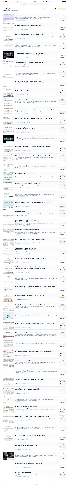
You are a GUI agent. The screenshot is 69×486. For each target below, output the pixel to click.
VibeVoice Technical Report (21, 342)
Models (31, 1)
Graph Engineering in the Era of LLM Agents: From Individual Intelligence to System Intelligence (26, 249)
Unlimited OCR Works (20, 211)
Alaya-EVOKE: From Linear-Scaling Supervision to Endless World (29, 454)
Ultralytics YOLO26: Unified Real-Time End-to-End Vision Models (29, 426)
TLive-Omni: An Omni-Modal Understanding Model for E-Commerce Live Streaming (33, 109)
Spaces (41, 1)
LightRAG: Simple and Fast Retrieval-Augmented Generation (28, 463)
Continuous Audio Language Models (23, 472)
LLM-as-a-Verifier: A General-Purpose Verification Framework (28, 81)
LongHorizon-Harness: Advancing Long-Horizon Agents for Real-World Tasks (32, 137)
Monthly (53, 8)
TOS (13, 484)
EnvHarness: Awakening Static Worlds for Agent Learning (27, 183)
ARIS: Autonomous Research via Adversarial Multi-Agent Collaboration (30, 193)
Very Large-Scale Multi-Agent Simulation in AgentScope (27, 165)
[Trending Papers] (55, 8)
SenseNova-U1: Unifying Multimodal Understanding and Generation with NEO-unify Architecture (26, 127)
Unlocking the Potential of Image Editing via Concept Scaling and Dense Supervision (33, 304)
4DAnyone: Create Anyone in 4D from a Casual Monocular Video (29, 53)
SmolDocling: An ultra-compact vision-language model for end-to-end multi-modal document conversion (27, 230)
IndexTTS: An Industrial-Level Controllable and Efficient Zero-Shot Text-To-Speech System (35, 323)
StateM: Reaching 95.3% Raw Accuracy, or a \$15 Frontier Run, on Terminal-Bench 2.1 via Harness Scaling (27, 221)
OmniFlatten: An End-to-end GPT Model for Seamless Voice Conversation (31, 360)
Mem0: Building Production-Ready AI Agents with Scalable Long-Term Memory (32, 202)
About (25, 484)
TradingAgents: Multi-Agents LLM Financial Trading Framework (29, 62)
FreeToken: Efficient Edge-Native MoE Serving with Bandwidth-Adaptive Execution (33, 16)
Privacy (19, 484)
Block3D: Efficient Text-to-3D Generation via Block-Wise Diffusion (29, 295)
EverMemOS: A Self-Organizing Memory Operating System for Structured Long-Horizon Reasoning (26, 407)
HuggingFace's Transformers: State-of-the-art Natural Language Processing (32, 416)
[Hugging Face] (36, 484)
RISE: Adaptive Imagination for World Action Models (26, 398)
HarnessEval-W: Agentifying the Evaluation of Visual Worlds (28, 370)
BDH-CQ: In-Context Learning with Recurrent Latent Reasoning (29, 34)
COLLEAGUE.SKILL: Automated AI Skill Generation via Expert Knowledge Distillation (33, 118)
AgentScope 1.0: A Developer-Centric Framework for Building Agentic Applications (33, 146)
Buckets (46, 1)
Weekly (50, 8)
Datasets (36, 1)
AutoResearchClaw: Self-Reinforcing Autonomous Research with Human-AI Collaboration (34, 351)
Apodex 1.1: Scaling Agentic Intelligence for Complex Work (28, 25)
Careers (30, 484)
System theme (6, 484)
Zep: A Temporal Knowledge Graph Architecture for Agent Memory (29, 379)
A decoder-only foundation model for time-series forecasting (28, 277)
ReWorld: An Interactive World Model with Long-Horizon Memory (29, 332)
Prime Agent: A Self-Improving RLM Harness (25, 43)
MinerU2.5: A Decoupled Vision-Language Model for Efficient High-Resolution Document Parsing (25, 174)
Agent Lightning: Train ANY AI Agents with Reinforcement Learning (30, 258)
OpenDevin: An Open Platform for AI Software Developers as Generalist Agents (32, 99)
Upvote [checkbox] (62, 15)
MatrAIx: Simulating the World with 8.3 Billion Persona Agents (28, 314)
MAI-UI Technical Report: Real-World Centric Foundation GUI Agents (30, 435)
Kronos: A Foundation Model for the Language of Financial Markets (30, 239)
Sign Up (64, 1)
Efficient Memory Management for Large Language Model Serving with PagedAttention (34, 155)
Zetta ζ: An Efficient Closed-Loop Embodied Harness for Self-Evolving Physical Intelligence (35, 286)
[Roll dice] (43, 9)
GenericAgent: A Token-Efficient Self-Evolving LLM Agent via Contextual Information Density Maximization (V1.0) (27, 388)
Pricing (55, 1)
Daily (47, 8)
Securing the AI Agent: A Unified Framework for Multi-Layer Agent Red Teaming (32, 71)
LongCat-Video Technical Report (22, 90)
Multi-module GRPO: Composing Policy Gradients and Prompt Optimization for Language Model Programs (27, 444)
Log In (61, 1)
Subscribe (43, 4)
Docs (52, 1)
